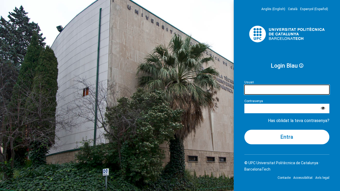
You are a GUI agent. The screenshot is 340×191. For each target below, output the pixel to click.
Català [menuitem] (293, 9)
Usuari (249, 82)
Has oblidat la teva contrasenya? (298, 120)
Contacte (284, 178)
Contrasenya (253, 101)
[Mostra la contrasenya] (323, 108)
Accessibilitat (303, 178)
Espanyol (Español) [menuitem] (314, 9)
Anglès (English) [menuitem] (273, 9)
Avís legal (322, 178)
